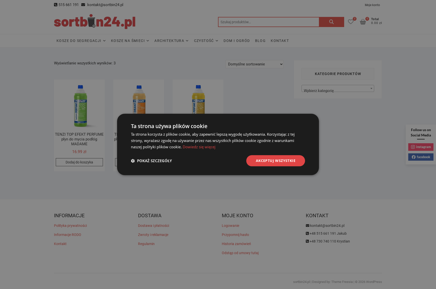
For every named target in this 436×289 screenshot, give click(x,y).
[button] (151, 160)
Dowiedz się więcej (199, 146)
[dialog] (218, 144)
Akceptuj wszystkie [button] (275, 160)
